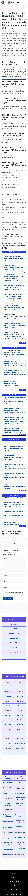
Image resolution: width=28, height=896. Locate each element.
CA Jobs (20, 705)
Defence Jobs (14, 652)
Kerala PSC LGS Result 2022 (12, 383)
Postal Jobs (14, 657)
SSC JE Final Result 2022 (11, 385)
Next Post (14, 544)
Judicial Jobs (14, 628)
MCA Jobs (20, 734)
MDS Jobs (20, 738)
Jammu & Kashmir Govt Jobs (8, 804)
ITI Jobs (20, 710)
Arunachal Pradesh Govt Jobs (20, 777)
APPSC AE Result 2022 (11, 388)
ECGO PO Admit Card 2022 (12, 419)
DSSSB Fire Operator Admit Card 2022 (14, 417)
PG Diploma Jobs (20, 743)
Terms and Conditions (14, 881)
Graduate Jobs (20, 748)
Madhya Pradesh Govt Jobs (7, 815)
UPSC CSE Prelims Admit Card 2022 (14, 410)
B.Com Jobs (8, 687)
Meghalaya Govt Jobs (20, 821)
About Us (14, 885)
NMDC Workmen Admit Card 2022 (13, 408)
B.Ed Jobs (8, 696)
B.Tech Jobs (20, 691)
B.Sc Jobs (20, 696)
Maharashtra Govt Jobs (20, 815)
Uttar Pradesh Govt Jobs (20, 849)
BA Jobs (8, 701)
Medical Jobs (14, 638)
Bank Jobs (14, 647)
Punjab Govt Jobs (20, 832)
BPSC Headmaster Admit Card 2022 (14, 421)
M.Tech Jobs (7, 720)
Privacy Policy (14, 877)
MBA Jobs (20, 729)
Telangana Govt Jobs (20, 843)
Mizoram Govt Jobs (8, 827)
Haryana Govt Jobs (8, 798)
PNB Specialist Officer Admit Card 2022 (15, 406)
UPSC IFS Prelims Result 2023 (12, 352)
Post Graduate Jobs (14, 752)
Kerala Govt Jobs (20, 810)
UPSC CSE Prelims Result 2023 (13, 350)
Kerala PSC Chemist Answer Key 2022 (14, 457)
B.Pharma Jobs (8, 691)
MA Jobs (8, 729)
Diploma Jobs (8, 710)
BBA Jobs (20, 701)
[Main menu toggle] (2, 2)
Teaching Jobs (14, 624)
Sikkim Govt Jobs (20, 837)
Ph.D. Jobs (8, 748)
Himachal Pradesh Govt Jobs (20, 798)
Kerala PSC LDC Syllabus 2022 (12, 500)
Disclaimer (14, 873)
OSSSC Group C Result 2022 (12, 370)
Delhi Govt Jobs (20, 788)
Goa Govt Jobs (8, 793)
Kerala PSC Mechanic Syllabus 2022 (14, 517)
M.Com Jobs (20, 715)
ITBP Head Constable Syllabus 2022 (14, 497)
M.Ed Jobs (20, 720)
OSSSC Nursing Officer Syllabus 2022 (14, 515)
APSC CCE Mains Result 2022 (12, 372)
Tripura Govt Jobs (8, 849)
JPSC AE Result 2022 (10, 379)
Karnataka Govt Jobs (8, 810)
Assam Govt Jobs (8, 782)
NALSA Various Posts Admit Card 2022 (14, 430)
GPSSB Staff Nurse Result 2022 (13, 359)
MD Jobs (7, 738)
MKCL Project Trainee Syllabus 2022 (14, 520)
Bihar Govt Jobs (20, 782)
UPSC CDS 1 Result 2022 (11, 363)
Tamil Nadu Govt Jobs (7, 843)
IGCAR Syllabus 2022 (10, 522)
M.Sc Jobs (20, 724)
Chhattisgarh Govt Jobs (8, 788)
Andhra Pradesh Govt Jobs (7, 777)
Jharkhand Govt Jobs (20, 804)
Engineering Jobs (14, 633)
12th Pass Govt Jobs (20, 681)
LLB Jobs (8, 715)
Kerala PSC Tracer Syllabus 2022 (13, 502)
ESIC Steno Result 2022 (11, 361)
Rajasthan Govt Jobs (8, 837)
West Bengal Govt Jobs (20, 855)
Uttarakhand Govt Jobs (8, 855)
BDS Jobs (20, 687)
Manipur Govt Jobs (8, 821)
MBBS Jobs (8, 734)
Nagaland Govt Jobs (20, 827)
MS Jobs (8, 743)
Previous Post (14, 540)
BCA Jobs (8, 705)
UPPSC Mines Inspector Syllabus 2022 (14, 504)
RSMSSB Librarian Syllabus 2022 (13, 524)
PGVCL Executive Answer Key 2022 (14, 446)
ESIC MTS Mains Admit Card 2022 (13, 432)
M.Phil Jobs (8, 724)
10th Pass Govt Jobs (8, 681)
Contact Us (14, 889)
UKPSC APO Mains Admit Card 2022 (14, 428)
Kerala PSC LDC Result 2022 (12, 381)
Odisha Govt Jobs (8, 832)
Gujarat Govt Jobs (20, 793)
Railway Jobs (14, 643)
